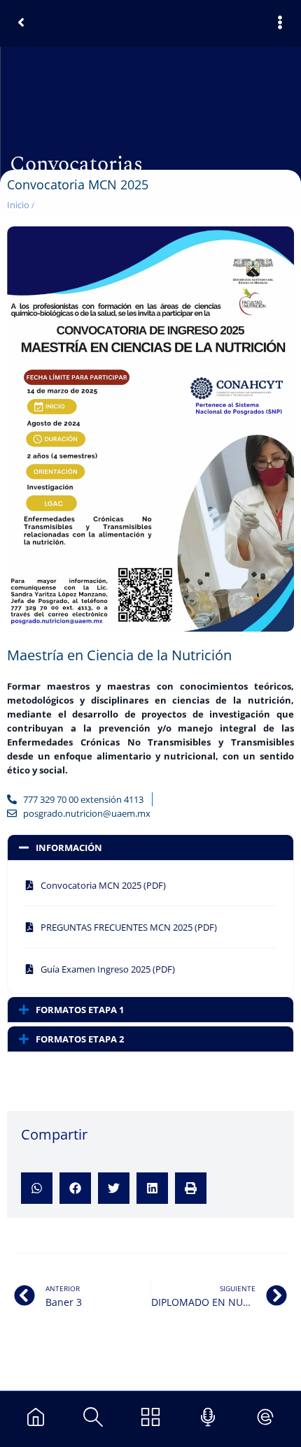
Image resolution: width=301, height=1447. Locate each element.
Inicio (18, 204)
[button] (36, 1188)
